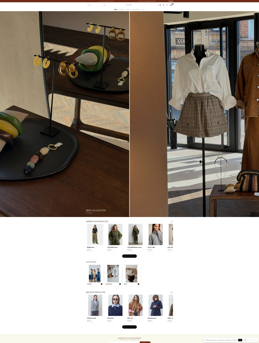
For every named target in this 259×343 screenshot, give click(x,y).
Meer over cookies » (252, 340)
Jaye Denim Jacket (112, 247)
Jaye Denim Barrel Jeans (134, 247)
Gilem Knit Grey (91, 318)
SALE (143, 9)
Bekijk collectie (128, 256)
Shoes (128, 9)
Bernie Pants (90, 247)
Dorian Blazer (152, 318)
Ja (240, 340)
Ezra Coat (130, 318)
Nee (245, 340)
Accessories (135, 9)
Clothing (121, 9)
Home (115, 9)
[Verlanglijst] (167, 5)
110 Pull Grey (151, 247)
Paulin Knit (110, 318)
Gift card (171, 1)
